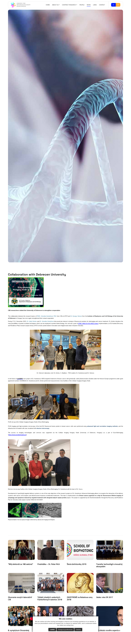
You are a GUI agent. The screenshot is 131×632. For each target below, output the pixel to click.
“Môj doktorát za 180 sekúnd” (20, 564)
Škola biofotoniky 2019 (76, 564)
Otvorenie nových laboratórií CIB (20, 598)
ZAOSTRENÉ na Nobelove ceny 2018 (80, 598)
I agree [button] (52, 629)
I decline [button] (78, 629)
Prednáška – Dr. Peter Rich (48, 564)
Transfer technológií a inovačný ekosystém (109, 565)
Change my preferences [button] (65, 629)
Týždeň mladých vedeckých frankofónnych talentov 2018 (49, 598)
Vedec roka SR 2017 (104, 597)
